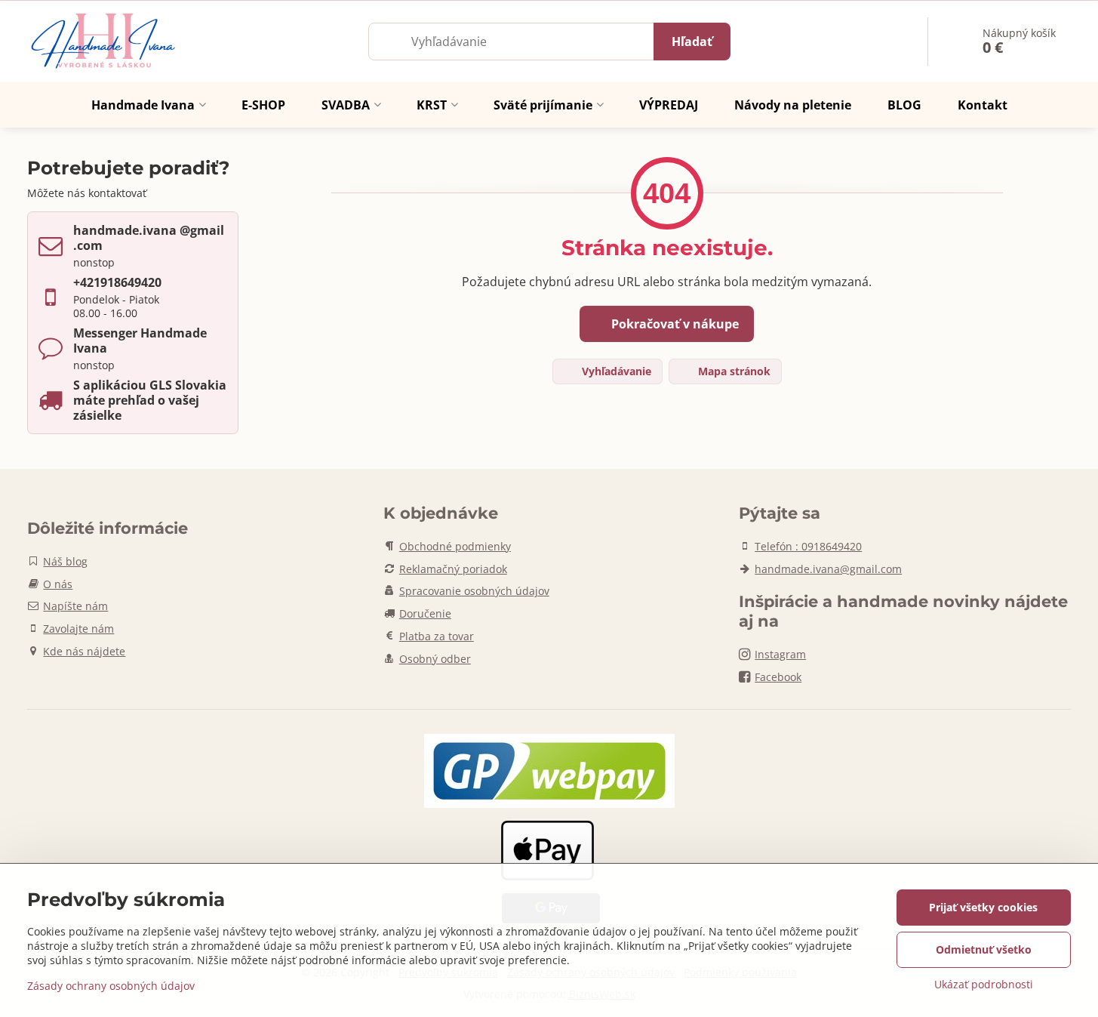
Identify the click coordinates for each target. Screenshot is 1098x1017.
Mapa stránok (732, 371)
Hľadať (692, 41)
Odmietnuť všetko (984, 949)
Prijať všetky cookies (983, 907)
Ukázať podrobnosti (983, 984)
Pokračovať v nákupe (673, 324)
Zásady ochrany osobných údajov (111, 985)
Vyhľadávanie (615, 371)
